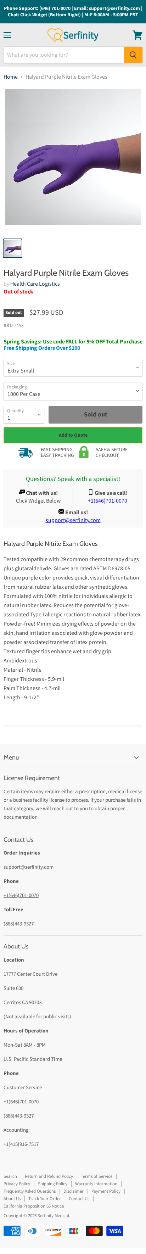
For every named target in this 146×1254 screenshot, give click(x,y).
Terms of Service (96, 1176)
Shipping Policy (52, 1184)
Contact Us (79, 1199)
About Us (12, 1199)
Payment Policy (105, 1191)
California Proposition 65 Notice (34, 1206)
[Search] (133, 55)
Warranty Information (96, 1184)
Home (11, 77)
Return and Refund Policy (49, 1176)
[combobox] (64, 55)
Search (10, 1176)
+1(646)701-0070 (21, 895)
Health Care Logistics (35, 284)
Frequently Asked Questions (30, 1191)
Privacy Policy (17, 1184)
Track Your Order (44, 1199)
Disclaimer (73, 1191)
